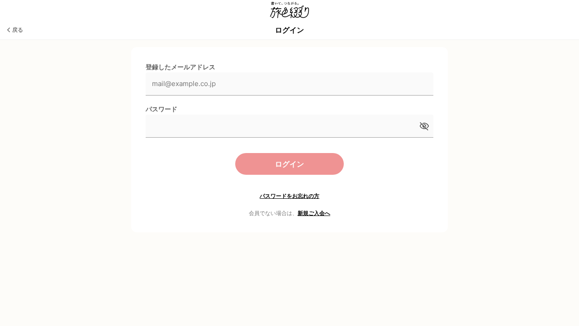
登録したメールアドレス (180, 67)
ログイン (289, 163)
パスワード (161, 109)
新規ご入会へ (314, 213)
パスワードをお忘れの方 (289, 195)
